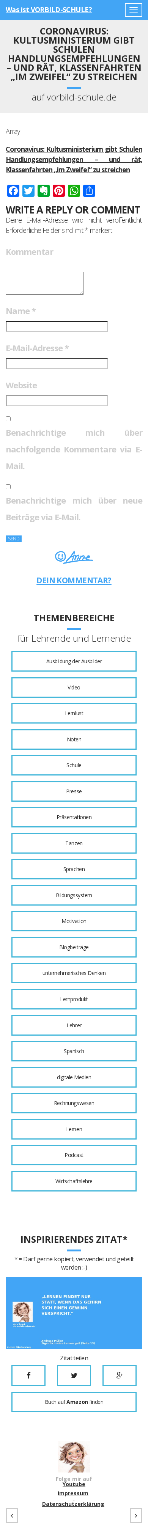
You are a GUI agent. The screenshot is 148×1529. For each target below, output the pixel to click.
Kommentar (29, 251)
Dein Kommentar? (74, 580)
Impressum (73, 1493)
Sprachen (74, 869)
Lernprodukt (74, 999)
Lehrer (73, 1025)
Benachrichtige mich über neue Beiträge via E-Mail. (74, 508)
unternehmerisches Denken (74, 972)
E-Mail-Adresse (37, 347)
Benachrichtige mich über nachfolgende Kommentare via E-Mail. (74, 449)
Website (21, 385)
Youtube (74, 1484)
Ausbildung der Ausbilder (74, 661)
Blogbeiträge (73, 947)
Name (21, 310)
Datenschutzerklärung (73, 1504)
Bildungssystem (74, 895)
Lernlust (74, 713)
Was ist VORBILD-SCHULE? (49, 9)
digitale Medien (74, 1077)
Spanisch (74, 1051)
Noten (74, 739)
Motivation (73, 921)
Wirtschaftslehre (73, 1181)
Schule (73, 765)
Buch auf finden (74, 1401)
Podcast (74, 1155)
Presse (74, 791)
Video (74, 687)
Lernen (74, 1129)
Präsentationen (74, 817)
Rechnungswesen (74, 1103)
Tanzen (73, 843)
